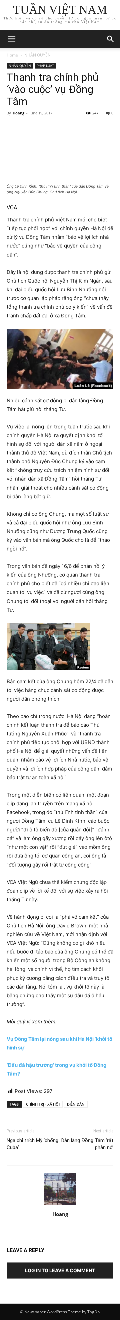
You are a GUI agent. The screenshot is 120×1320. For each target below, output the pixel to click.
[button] (110, 39)
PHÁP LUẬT (45, 65)
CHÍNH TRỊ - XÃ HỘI (43, 1104)
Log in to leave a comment (60, 1270)
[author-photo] (60, 1205)
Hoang (18, 112)
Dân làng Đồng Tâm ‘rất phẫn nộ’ (87, 1143)
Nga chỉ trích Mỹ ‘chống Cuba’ (32, 1143)
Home (12, 55)
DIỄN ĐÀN (76, 1104)
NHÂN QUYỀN (37, 55)
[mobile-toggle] (11, 39)
